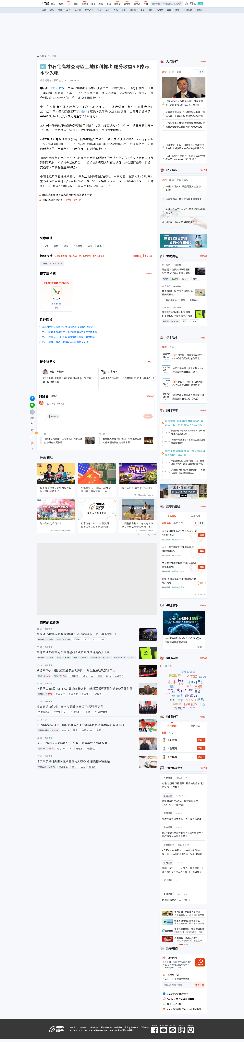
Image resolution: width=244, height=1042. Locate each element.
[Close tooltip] (55, 443)
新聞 (61, 4)
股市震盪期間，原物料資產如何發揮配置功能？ (55, 489)
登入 (195, 3)
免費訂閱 (199, 985)
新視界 (160, 9)
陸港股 (85, 4)
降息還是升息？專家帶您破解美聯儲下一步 (67, 194)
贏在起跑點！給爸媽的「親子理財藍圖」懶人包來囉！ (80, 255)
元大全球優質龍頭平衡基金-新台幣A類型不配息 (179, 532)
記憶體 (173, 740)
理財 (151, 9)
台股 (68, 4)
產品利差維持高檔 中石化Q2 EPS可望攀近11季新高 (67, 326)
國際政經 (177, 286)
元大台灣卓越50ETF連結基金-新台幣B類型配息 (179, 548)
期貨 (124, 9)
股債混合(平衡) (178, 539)
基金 (93, 4)
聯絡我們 (118, 1027)
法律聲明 (145, 1027)
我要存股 (148, 255)
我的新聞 (187, 9)
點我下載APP (73, 200)
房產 (142, 9)
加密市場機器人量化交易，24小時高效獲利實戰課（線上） (188, 370)
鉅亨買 (127, 4)
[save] (32, 436)
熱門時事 (89, 9)
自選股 (199, 9)
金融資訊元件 (106, 1027)
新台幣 (80, 111)
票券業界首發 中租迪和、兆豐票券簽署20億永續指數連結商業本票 (122, 440)
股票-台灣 (176, 555)
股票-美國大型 (178, 587)
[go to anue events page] (186, 3)
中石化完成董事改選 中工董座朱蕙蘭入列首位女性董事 (69, 332)
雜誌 (177, 9)
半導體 (173, 757)
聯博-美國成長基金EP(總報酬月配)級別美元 (179, 580)
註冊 (200, 3)
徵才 (126, 1027)
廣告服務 (94, 1027)
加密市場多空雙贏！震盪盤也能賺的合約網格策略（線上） (188, 396)
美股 (76, 4)
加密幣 (117, 4)
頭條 (44, 9)
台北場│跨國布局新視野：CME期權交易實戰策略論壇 (188, 356)
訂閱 (145, 4)
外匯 (101, 4)
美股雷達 (177, 307)
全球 (109, 4)
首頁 (53, 4)
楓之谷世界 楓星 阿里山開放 (137, 487)
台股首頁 (137, 255)
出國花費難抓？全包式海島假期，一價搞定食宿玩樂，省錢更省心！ (137, 525)
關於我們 (73, 1027)
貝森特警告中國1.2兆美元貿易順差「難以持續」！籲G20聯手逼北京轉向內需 (96, 489)
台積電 (173, 748)
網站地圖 (134, 1027)
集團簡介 (84, 1027)
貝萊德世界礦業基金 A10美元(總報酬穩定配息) (179, 564)
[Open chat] (32, 443)
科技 (68, 9)
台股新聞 (52, 56)
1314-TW (56, 88)
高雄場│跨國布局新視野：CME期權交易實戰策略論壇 (188, 383)
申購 (202, 535)
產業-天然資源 (178, 571)
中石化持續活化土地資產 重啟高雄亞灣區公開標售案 (68, 337)
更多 (202, 72)
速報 (99, 9)
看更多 (149, 361)
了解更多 (148, 273)
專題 (169, 9)
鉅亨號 (137, 4)
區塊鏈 (133, 9)
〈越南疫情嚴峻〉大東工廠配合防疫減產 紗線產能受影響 (63, 440)
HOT (175, 355)
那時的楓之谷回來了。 (52, 523)
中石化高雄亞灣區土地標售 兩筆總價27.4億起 (65, 342)
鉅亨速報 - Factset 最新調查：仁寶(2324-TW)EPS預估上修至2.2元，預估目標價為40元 (96, 525)
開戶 (202, 583)
